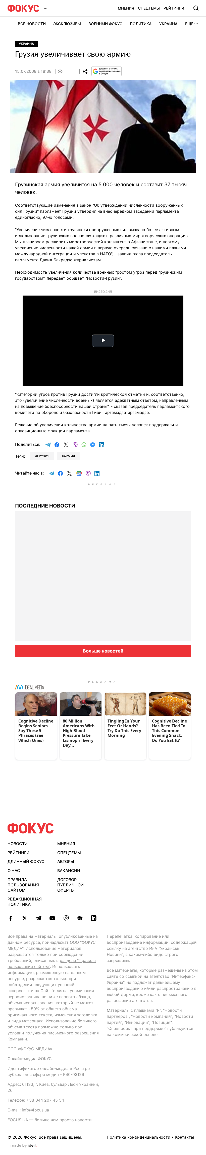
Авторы (65, 861)
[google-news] (79, 918)
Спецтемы (149, 8)
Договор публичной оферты (70, 885)
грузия (43, 456)
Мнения (126, 8)
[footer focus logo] (31, 828)
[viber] (66, 918)
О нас (14, 870)
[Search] (196, 8)
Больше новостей (103, 651)
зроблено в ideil (24, 1145)
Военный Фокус (105, 23)
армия (69, 456)
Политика (141, 23)
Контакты (184, 1137)
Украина (168, 23)
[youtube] (52, 918)
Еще (189, 23)
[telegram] (38, 918)
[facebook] (10, 918)
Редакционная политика (25, 901)
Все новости (32, 23)
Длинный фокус (26, 861)
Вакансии (68, 870)
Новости (18, 843)
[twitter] (24, 918)
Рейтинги (174, 8)
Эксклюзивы (67, 23)
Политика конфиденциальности (138, 1137)
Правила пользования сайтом (23, 885)
